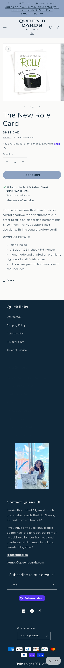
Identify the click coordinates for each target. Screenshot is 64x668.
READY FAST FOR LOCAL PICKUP (27, 377)
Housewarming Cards (20, 427)
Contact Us (14, 317)
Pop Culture (14, 402)
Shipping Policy (16, 325)
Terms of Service (17, 350)
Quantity (8, 154)
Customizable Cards (19, 435)
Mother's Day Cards (19, 410)
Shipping (7, 137)
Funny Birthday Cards (20, 386)
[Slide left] (24, 107)
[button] (5, 27)
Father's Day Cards (19, 419)
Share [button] (10, 280)
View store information (20, 200)
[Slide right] (40, 107)
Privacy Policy (15, 341)
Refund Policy (15, 333)
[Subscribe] (53, 585)
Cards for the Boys (18, 394)
